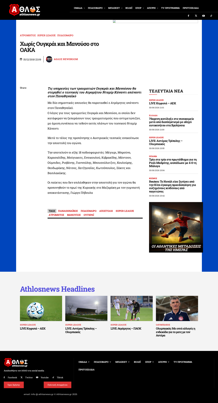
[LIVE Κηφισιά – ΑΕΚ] (41, 308)
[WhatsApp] (23, 110)
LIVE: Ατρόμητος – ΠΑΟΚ (126, 328)
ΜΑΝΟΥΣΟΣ (74, 214)
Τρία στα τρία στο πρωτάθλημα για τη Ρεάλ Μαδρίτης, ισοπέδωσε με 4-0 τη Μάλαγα (173, 162)
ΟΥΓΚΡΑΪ (89, 214)
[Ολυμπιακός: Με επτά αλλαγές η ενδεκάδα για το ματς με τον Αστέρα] (177, 308)
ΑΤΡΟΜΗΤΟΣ (28, 35)
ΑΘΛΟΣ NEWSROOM (66, 59)
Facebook (12, 377)
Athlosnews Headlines (57, 288)
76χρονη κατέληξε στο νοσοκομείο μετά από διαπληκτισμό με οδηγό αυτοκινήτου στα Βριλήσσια (171, 122)
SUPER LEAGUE (46, 35)
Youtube (45, 377)
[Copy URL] (23, 133)
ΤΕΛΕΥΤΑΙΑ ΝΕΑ (166, 91)
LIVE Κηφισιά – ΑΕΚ (162, 103)
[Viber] (23, 118)
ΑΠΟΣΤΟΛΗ (106, 210)
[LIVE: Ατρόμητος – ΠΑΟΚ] (132, 308)
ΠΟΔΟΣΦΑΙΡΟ (65, 35)
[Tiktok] (211, 16)
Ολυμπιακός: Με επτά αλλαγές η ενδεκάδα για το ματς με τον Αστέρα (175, 331)
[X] (23, 103)
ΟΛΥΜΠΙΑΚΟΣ (163, 324)
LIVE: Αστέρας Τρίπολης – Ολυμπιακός (165, 142)
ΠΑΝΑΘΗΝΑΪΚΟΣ (68, 210)
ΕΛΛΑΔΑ (153, 115)
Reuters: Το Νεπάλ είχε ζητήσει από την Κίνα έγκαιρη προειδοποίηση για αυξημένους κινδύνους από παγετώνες (172, 186)
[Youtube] (204, 16)
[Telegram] (23, 126)
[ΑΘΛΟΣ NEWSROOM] (49, 59)
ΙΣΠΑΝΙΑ (153, 156)
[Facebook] (188, 16)
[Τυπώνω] (23, 141)
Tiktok (60, 377)
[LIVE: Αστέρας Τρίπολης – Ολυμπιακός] (86, 308)
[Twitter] (196, 16)
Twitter (29, 377)
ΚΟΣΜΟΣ (153, 178)
